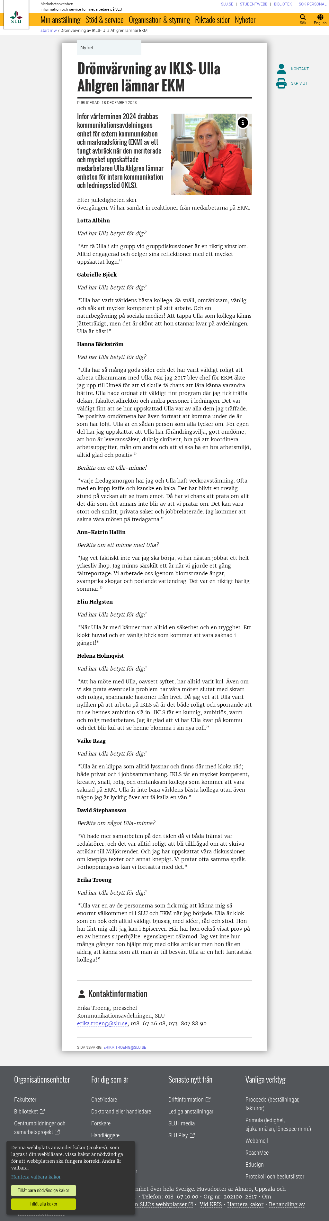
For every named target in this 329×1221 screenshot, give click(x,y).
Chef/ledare (104, 1099)
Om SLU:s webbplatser (158, 1204)
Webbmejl (256, 1140)
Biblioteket (26, 1111)
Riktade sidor (212, 19)
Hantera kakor (245, 1204)
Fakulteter (25, 1099)
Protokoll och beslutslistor (274, 1176)
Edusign (254, 1164)
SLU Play (178, 1135)
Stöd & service (104, 19)
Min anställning (60, 19)
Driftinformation (186, 1099)
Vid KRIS (211, 1204)
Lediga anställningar (190, 1111)
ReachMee (257, 1152)
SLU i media (181, 1123)
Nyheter (245, 19)
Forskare (101, 1123)
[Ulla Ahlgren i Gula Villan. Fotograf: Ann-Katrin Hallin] (242, 122)
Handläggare (105, 1135)
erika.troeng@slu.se (102, 1023)
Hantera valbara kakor (36, 1177)
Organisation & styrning (159, 19)
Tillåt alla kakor (44, 1204)
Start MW (48, 30)
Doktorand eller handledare (121, 1111)
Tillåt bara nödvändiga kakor (43, 1190)
